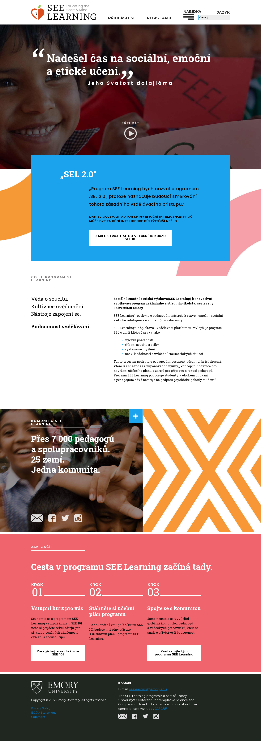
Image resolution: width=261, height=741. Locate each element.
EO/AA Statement (43, 712)
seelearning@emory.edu (148, 689)
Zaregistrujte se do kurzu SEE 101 (58, 653)
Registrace (159, 18)
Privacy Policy (40, 708)
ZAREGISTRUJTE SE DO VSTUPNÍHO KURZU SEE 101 (130, 237)
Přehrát (131, 123)
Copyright (38, 717)
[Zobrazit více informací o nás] (136, 416)
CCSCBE (161, 709)
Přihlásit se (122, 18)
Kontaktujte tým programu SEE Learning (174, 653)
